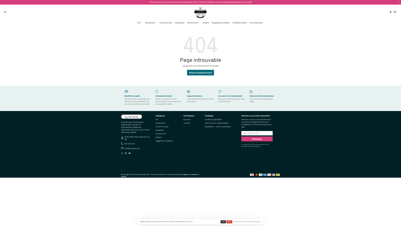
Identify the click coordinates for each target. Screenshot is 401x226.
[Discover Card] (269, 175)
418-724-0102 (129, 144)
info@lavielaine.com (132, 149)
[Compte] (391, 12)
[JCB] (274, 175)
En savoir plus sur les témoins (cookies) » (247, 221)
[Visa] (261, 175)
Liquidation (180, 22)
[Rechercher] (5, 12)
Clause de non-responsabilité (216, 123)
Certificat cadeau (239, 22)
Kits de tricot (192, 22)
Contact (186, 123)
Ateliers (206, 22)
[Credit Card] (252, 175)
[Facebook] (122, 153)
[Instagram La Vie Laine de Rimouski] (126, 153)
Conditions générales (213, 120)
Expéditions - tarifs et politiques (218, 127)
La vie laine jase (256, 22)
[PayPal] (278, 175)
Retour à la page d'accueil (200, 72)
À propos (186, 120)
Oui (223, 221)
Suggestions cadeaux (221, 22)
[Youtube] (129, 153)
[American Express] (265, 175)
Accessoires (150, 22)
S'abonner (257, 139)
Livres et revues (165, 22)
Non (229, 221)
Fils (139, 22)
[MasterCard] (256, 175)
